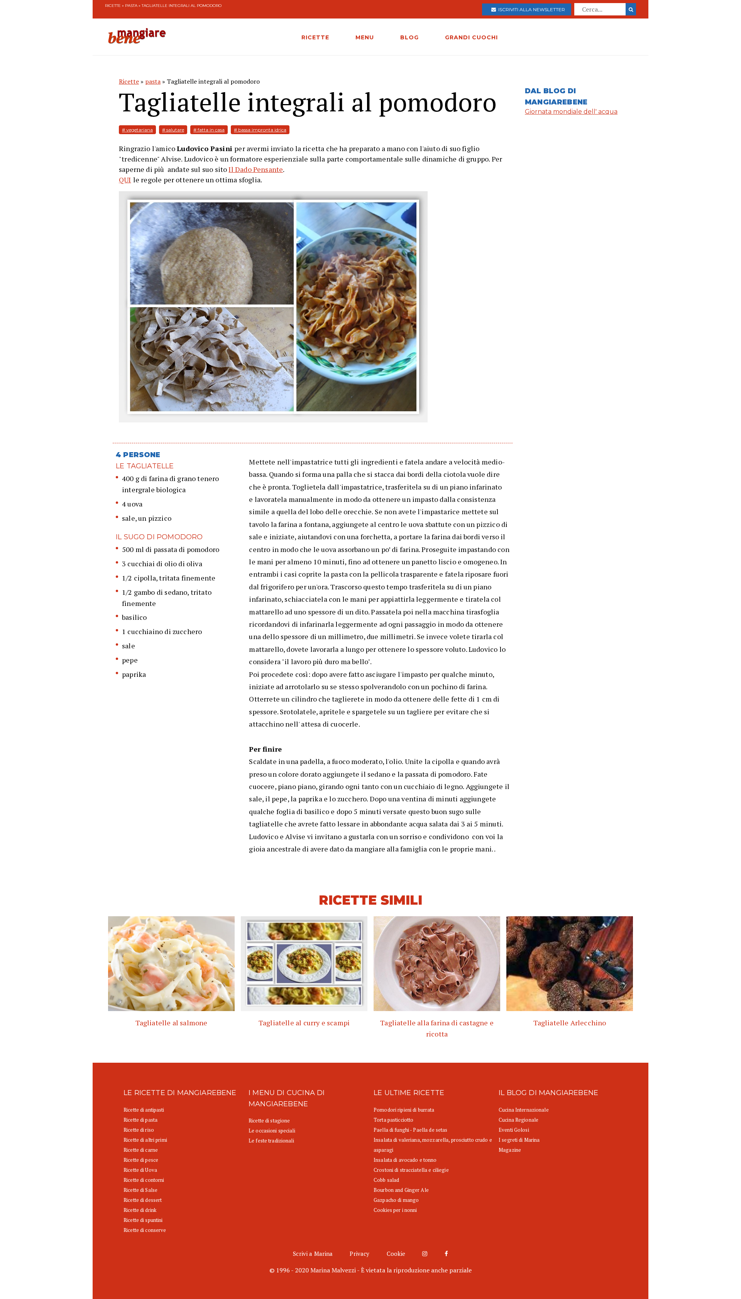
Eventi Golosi (514, 1129)
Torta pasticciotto (393, 1119)
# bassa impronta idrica (260, 130)
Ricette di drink (140, 1209)
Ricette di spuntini (143, 1220)
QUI (125, 179)
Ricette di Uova (140, 1169)
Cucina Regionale (518, 1119)
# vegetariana (137, 130)
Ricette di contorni (144, 1179)
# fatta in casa (209, 130)
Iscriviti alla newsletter (530, 9)
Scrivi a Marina (313, 1253)
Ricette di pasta (140, 1119)
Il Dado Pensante (255, 169)
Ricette (113, 5)
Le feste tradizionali (271, 1140)
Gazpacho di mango (396, 1199)
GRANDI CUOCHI (471, 37)
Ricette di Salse (140, 1189)
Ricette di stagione (269, 1120)
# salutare (173, 130)
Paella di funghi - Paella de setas (410, 1129)
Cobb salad (386, 1179)
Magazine (510, 1149)
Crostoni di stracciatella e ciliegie (411, 1169)
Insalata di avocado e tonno (405, 1159)
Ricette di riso (139, 1129)
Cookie (396, 1253)
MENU (364, 37)
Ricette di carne (141, 1149)
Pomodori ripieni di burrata (404, 1109)
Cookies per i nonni (395, 1209)
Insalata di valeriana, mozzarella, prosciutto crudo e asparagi (433, 1144)
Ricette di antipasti (144, 1109)
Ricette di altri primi (145, 1139)
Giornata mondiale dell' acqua (571, 111)
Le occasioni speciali (272, 1130)
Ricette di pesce (141, 1159)
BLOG (409, 37)
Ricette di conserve (145, 1230)
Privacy (359, 1253)
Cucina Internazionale (524, 1109)
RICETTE (315, 37)
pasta (131, 5)
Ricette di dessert (143, 1199)
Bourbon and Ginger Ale (401, 1189)
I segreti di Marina (519, 1139)
